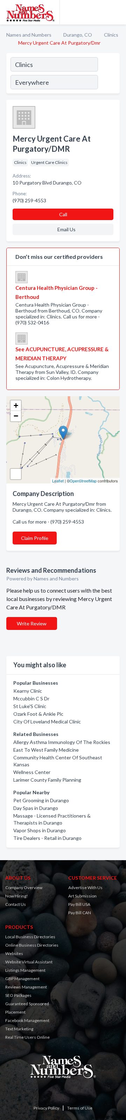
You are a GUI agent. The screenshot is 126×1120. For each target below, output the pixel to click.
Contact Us (15, 904)
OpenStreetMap (83, 480)
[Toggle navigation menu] (116, 12)
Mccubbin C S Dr (31, 698)
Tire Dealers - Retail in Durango (47, 838)
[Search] (108, 74)
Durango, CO (77, 35)
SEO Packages (18, 995)
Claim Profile (34, 538)
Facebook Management (27, 1020)
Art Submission (82, 896)
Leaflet (58, 480)
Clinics (111, 35)
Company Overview (23, 887)
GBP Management (22, 978)
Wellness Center (31, 772)
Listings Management (25, 970)
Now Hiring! (16, 896)
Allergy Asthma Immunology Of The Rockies (61, 742)
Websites (14, 953)
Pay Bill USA (79, 904)
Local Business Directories (30, 936)
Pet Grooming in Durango (41, 800)
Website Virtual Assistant (28, 961)
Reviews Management (26, 987)
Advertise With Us (85, 887)
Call (63, 214)
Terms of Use (79, 1108)
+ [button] (16, 405)
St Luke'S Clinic (29, 706)
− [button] (16, 416)
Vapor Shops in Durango (39, 830)
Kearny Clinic (27, 691)
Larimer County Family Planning (47, 780)
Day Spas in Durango (35, 808)
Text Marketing (19, 1028)
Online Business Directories (31, 945)
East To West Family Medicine (46, 750)
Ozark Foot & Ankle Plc (38, 714)
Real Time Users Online (27, 1037)
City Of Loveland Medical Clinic (47, 721)
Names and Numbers (28, 35)
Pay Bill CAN (79, 912)
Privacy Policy (46, 1108)
